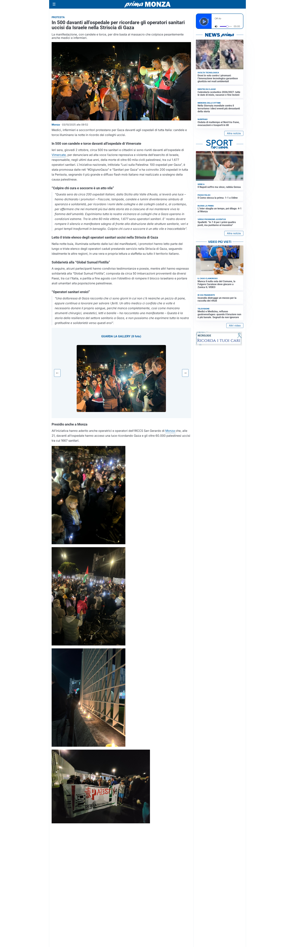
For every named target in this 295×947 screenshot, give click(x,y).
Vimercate (59, 155)
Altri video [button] (235, 325)
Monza (170, 431)
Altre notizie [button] (234, 133)
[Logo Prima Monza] (147, 4)
